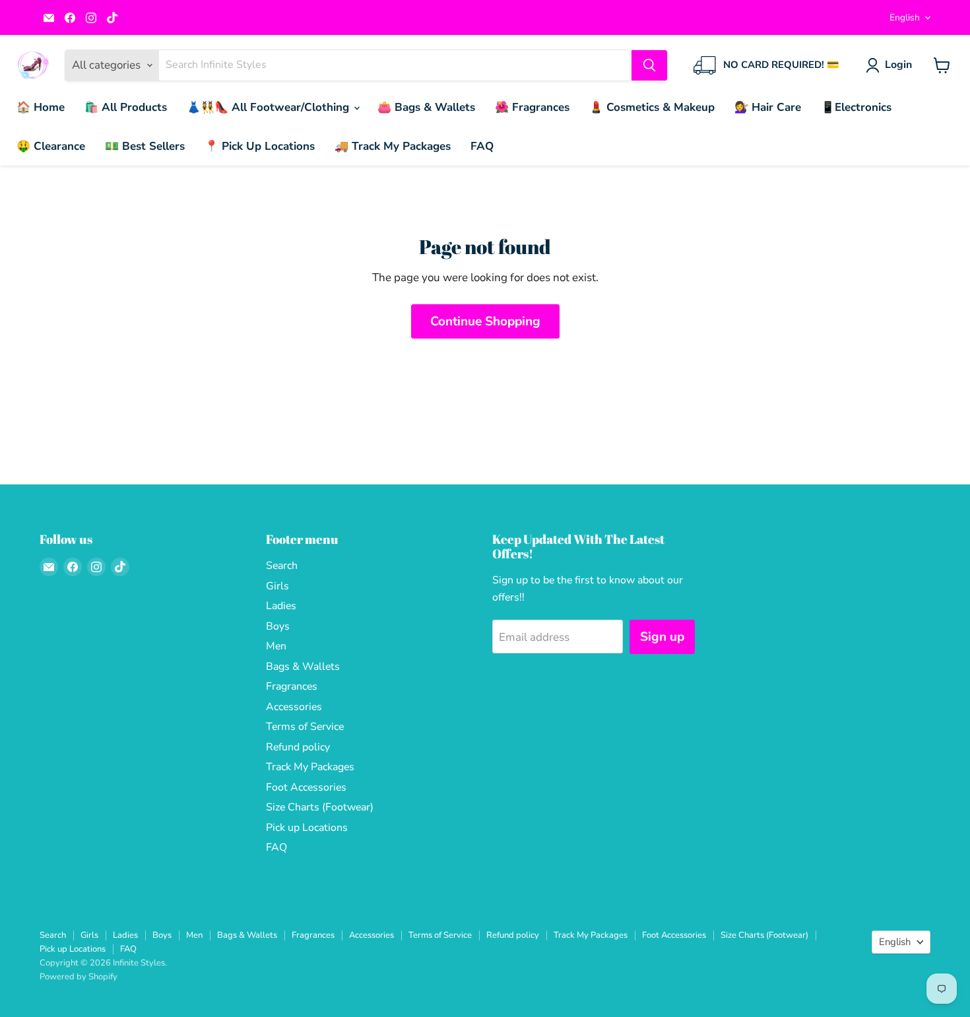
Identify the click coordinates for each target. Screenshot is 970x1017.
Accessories (294, 707)
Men (276, 646)
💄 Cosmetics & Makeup (652, 107)
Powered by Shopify (78, 977)
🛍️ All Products (125, 107)
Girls (277, 586)
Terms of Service (305, 726)
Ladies (281, 606)
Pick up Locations (307, 827)
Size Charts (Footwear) (319, 807)
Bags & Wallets (303, 666)
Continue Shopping (485, 321)
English (904, 17)
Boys (278, 626)
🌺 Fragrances (532, 107)
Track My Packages (310, 767)
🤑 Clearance (50, 146)
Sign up (662, 636)
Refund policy (298, 747)
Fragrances (291, 686)
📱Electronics (856, 107)
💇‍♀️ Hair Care (767, 107)
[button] (891, 65)
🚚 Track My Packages (393, 146)
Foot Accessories (306, 787)
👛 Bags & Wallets (426, 107)
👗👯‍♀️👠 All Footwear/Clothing (269, 107)
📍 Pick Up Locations (260, 146)
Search (282, 565)
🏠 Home (40, 107)
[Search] (649, 65)
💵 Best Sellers (145, 146)
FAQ (482, 146)
